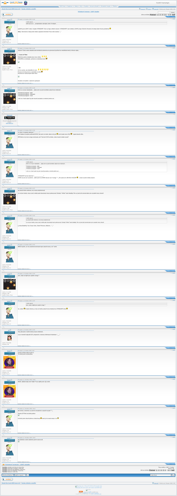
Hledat (76, 6)
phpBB (89, 492)
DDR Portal (62, 6)
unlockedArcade (97, 494)
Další (173, 14)
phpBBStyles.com (87, 493)
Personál (143, 9)
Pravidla (86, 6)
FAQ (81, 6)
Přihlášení (115, 6)
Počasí (149, 9)
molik (8, 48)
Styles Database (94, 493)
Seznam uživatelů (94, 6)
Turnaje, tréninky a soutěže (28, 8)
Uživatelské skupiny (106, 6)
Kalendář (156, 9)
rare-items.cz (9, 123)
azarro (8, 19)
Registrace (70, 6)
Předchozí (153, 14)
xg (8, 330)
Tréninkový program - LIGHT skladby (17, 464)
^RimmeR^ (9, 115)
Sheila (8, 351)
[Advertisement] (55, 120)
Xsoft (92, 494)
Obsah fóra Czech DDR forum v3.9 (11, 8)
